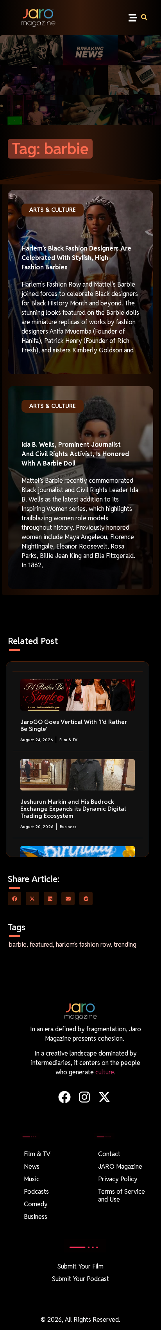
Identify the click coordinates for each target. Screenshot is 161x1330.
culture (104, 1072)
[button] (133, 17)
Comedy (36, 1204)
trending (125, 944)
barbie (18, 944)
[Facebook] (64, 1097)
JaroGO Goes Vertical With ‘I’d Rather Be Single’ (73, 725)
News (31, 1166)
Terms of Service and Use (121, 1195)
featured (41, 944)
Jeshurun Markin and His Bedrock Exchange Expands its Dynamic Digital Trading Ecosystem (73, 808)
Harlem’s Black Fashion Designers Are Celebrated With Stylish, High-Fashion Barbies (76, 257)
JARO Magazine (120, 1166)
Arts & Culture (52, 209)
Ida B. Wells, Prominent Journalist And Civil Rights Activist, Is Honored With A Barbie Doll (75, 453)
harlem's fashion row (83, 944)
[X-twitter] (104, 1097)
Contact (109, 1154)
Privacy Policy (118, 1179)
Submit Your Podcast (80, 1279)
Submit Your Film (80, 1266)
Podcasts (36, 1191)
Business (68, 826)
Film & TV (68, 739)
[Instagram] (84, 1097)
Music (31, 1179)
